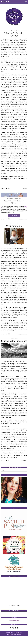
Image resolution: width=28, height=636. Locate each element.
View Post (14, 215)
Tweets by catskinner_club (14, 620)
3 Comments (24, 460)
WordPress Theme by (14, 634)
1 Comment (24, 188)
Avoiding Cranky (14, 226)
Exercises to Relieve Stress (14, 201)
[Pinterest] (7, 584)
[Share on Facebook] (5, 188)
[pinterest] (8, 1)
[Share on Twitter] (7, 188)
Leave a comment (23, 334)
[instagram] (4, 1)
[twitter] (1, 1)
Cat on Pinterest (14, 576)
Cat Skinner (10, 198)
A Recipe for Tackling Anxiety (14, 34)
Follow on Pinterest (14, 605)
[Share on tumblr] (10, 188)
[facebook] (6, 1)
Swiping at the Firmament (14, 341)
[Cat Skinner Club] (14, 15)
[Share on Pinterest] (8, 188)
